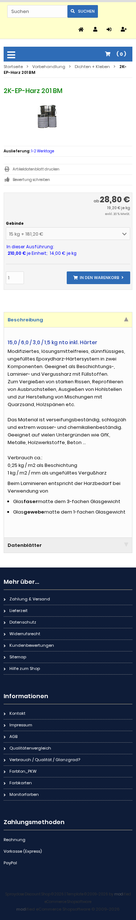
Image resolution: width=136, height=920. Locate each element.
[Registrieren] (125, 29)
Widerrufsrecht (24, 634)
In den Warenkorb (98, 277)
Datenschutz (22, 622)
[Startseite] (82, 29)
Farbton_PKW (23, 771)
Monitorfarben (24, 794)
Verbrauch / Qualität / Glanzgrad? (44, 760)
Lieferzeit (18, 610)
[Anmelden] (110, 29)
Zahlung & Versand (29, 599)
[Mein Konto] (96, 29)
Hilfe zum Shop (24, 668)
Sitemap (17, 657)
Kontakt (17, 713)
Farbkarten (20, 783)
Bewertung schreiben (31, 179)
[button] (68, 233)
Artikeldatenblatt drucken (36, 169)
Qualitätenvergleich (30, 748)
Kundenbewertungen (31, 645)
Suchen (83, 11)
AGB (13, 736)
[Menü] (12, 55)
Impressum (20, 725)
